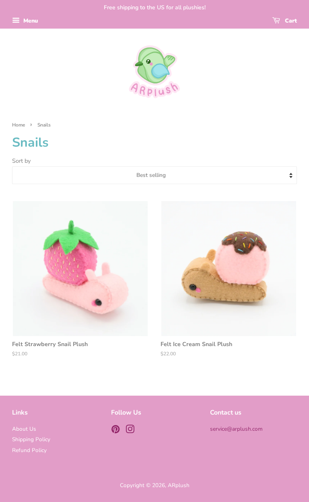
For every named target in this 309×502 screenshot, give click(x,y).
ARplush (179, 485)
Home (18, 125)
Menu (30, 21)
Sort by (21, 161)
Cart (290, 21)
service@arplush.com (236, 429)
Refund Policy (29, 450)
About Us (24, 429)
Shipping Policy (31, 439)
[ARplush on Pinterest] (115, 431)
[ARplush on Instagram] (130, 431)
